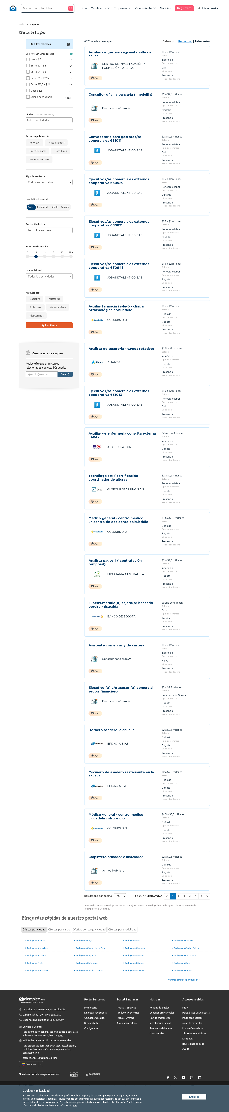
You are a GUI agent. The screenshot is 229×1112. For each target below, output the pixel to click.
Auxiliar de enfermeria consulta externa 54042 (122, 435)
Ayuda (185, 1049)
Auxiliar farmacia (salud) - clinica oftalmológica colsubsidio (116, 308)
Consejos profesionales (162, 1012)
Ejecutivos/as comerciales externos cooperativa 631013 (119, 393)
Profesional (35, 307)
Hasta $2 (36, 59)
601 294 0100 (43, 1014)
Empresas (120, 8)
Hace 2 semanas (37, 151)
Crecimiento (143, 8)
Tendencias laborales (161, 1028)
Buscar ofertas (92, 1023)
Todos (31, 207)
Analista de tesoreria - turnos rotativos (122, 349)
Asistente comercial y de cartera (116, 645)
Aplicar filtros (49, 325)
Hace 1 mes (60, 151)
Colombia (30, 1064)
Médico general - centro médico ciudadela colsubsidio (116, 816)
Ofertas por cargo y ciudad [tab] (89, 929)
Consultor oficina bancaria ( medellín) (120, 94)
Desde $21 (37, 90)
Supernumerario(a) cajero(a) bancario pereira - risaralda (121, 604)
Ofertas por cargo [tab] (59, 929)
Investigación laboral (160, 1023)
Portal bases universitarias (196, 1012)
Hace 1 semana (56, 142)
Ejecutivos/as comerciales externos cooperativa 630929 (119, 181)
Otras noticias (157, 1033)
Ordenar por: (169, 41)
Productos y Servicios (128, 1012)
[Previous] (167, 896)
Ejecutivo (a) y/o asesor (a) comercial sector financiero (121, 689)
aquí (75, 1105)
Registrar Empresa (126, 1007)
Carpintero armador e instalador (116, 857)
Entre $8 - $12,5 (40, 78)
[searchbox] (49, 120)
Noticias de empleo (159, 1007)
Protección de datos (192, 1028)
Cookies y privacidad (36, 1090)
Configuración (91, 1028)
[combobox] (49, 120)
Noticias (165, 8)
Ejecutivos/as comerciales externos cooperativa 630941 (119, 265)
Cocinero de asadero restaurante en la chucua (121, 774)
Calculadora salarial (94, 1018)
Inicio (83, 8)
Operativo (34, 299)
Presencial (42, 207)
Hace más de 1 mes (39, 159)
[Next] (207, 896)
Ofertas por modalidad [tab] (122, 929)
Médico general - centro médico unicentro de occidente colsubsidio (118, 520)
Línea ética (187, 1038)
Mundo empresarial (160, 1018)
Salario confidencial (41, 97)
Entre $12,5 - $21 (40, 84)
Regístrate (184, 8)
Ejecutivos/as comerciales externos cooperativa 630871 (119, 223)
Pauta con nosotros (192, 1018)
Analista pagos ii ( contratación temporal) (115, 562)
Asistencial (54, 299)
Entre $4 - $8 (38, 72)
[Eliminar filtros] (68, 44)
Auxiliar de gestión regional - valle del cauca (120, 54)
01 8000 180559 (55, 1020)
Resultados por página (98, 895)
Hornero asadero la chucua (111, 730)
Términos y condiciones (194, 1033)
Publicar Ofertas (125, 1018)
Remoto (65, 207)
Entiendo (194, 1096)
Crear (64, 374)
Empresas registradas (95, 1012)
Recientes (185, 41)
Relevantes (202, 41)
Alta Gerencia (36, 315)
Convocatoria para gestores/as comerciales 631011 (115, 138)
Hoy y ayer (34, 142)
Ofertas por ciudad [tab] (34, 929)
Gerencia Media (57, 307)
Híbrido (54, 207)
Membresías (90, 1007)
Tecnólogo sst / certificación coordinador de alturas (113, 477)
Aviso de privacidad (192, 1023)
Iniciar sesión (210, 8)
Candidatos (98, 8)
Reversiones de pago (193, 1043)
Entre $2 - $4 (38, 65)
